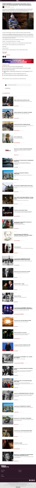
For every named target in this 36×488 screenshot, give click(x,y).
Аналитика (20, 471)
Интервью (2, 471)
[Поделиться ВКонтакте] (3, 56)
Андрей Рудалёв (16, 179)
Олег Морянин (16, 167)
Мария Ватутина (16, 424)
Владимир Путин (7, 78)
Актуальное (20, 470)
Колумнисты (2, 476)
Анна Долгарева (16, 191)
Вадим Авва (15, 277)
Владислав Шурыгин (17, 130)
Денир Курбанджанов (17, 142)
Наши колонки (3, 470)
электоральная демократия (22, 78)
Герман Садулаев (15, 78)
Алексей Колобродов (17, 240)
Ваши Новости (16, 326)
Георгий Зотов (16, 375)
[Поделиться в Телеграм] (5, 56)
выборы (11, 78)
